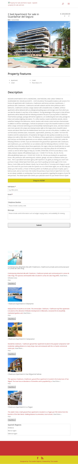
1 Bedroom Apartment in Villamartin (21, 304)
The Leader (54, 461)
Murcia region (12, 431)
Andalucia (11, 428)
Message (11, 210)
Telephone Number (14, 202)
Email (10, 194)
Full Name (12, 186)
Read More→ (64, 276)
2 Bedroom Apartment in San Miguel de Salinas (24, 374)
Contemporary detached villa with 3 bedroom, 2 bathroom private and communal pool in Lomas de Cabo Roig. (38, 267)
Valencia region (12, 433)
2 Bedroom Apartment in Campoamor (21, 339)
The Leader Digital (35, 461)
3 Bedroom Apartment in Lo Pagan (20, 407)
